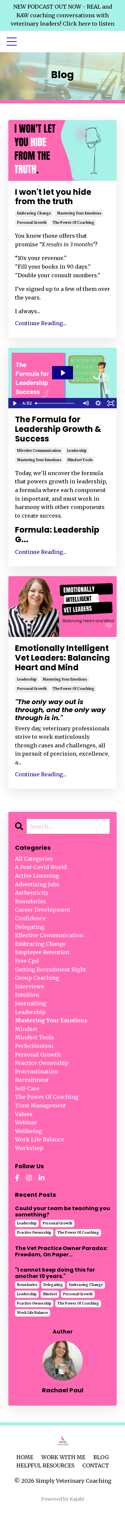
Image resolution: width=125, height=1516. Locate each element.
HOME (24, 1457)
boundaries (30, 901)
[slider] (56, 403)
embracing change (34, 213)
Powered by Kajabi (62, 1499)
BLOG (101, 1457)
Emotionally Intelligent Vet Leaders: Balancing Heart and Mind (62, 658)
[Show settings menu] (98, 403)
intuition (27, 994)
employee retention (42, 952)
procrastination (36, 1071)
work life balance (39, 1139)
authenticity (31, 892)
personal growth (32, 222)
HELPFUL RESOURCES (45, 1465)
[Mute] (85, 403)
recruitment (32, 1079)
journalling (30, 1003)
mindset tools (80, 460)
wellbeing (28, 1131)
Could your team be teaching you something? (62, 1211)
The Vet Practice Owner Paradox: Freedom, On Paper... (61, 1251)
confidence (30, 918)
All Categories (34, 858)
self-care (27, 1088)
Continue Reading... (40, 323)
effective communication (39, 450)
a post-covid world (41, 867)
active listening (37, 875)
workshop (29, 1148)
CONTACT (95, 1465)
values (24, 1114)
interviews (29, 986)
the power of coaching (73, 222)
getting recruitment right (50, 969)
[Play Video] (14, 403)
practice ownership (42, 1063)
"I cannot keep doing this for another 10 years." (55, 1273)
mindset (26, 1029)
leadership (77, 450)
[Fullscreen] (110, 403)
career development (42, 909)
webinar (26, 1122)
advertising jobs (37, 884)
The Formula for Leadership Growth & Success (58, 429)
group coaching (37, 977)
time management (40, 1105)
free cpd (27, 960)
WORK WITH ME (63, 1457)
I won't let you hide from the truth (53, 197)
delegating (29, 927)
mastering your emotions (79, 213)
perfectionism (34, 1046)
